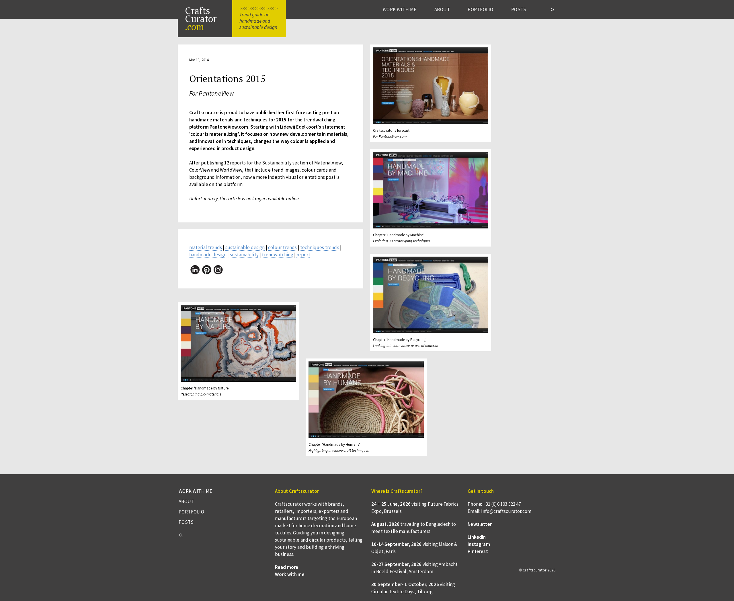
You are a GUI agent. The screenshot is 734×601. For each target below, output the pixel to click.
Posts (518, 9)
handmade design (208, 254)
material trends (205, 247)
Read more (286, 567)
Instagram (479, 544)
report (303, 254)
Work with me (400, 9)
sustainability (244, 254)
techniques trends (319, 247)
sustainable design (245, 247)
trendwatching (277, 254)
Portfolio (480, 9)
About (442, 9)
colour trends (282, 247)
